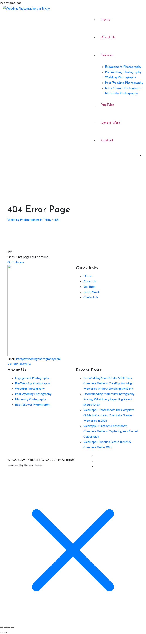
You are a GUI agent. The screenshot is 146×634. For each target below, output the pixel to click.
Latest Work (110, 123)
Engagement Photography (123, 66)
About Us (108, 37)
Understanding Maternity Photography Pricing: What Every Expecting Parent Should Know (108, 399)
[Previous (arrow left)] (1, 632)
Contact (107, 140)
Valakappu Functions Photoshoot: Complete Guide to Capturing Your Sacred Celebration (110, 431)
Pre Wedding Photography (123, 72)
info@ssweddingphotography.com (38, 359)
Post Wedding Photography (124, 82)
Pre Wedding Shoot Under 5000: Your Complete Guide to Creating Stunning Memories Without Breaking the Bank (108, 383)
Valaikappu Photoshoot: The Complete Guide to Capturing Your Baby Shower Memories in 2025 (108, 415)
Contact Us (90, 297)
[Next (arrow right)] (5, 632)
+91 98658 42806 (19, 364)
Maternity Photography (121, 93)
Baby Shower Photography (123, 88)
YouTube (107, 105)
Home (105, 20)
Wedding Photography (120, 77)
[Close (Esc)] (12, 627)
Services (107, 55)
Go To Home (15, 262)
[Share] (8, 627)
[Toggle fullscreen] (5, 627)
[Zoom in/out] (1, 627)
